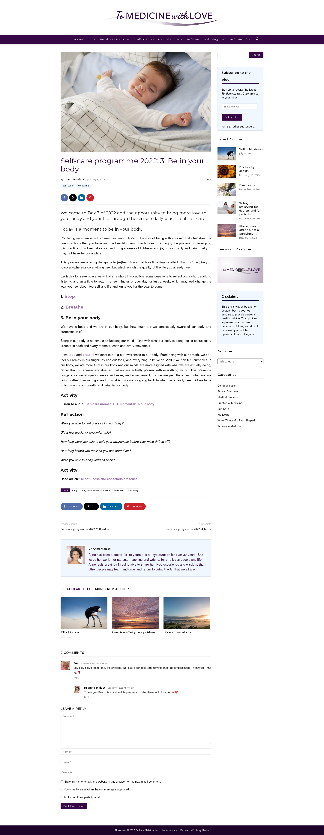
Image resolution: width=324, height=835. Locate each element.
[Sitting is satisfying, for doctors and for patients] (227, 207)
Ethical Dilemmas (228, 391)
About (90, 39)
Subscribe (231, 117)
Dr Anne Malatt (74, 179)
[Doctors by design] (227, 171)
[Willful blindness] (84, 613)
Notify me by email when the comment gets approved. (96, 789)
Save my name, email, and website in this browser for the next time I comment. (112, 781)
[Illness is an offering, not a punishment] (136, 613)
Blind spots (247, 185)
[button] (257, 39)
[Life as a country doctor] (187, 613)
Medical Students (170, 39)
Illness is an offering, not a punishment (134, 632)
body (74, 490)
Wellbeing (211, 39)
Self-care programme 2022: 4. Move (188, 529)
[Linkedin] (81, 197)
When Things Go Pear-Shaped (236, 420)
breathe (88, 354)
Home (78, 39)
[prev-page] (63, 639)
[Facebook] (64, 197)
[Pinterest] (90, 197)
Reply (76, 677)
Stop (70, 296)
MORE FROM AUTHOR (112, 589)
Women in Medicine (236, 39)
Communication (227, 385)
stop (72, 354)
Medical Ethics (144, 39)
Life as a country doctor (177, 632)
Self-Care (192, 39)
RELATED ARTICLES (76, 589)
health (106, 490)
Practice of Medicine (114, 39)
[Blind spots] (227, 189)
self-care (119, 490)
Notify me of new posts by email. (82, 797)
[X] (73, 197)
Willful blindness (70, 632)
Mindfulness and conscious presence (109, 479)
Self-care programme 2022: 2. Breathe (85, 529)
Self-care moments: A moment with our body (120, 404)
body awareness (90, 490)
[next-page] (69, 639)
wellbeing (133, 490)
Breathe (74, 307)
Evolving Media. (200, 830)
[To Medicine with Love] (162, 17)
